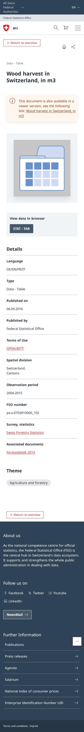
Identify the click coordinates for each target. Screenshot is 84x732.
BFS (15, 28)
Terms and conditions (15, 726)
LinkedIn (15, 601)
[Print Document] (64, 46)
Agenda (11, 668)
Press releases (16, 656)
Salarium (12, 679)
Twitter (38, 593)
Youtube (59, 593)
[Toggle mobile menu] (78, 28)
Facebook (16, 593)
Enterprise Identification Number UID (34, 703)
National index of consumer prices (32, 691)
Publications (14, 644)
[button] (77, 641)
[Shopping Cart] (65, 27)
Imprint (34, 726)
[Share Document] (73, 46)
